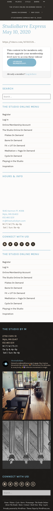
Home (6, 503)
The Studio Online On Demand (17, 130)
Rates (21, 505)
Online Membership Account (16, 124)
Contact (26, 505)
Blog (40, 505)
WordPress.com (44, 508)
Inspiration (7, 166)
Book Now (34, 505)
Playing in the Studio (12, 161)
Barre (23, 503)
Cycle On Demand (13, 156)
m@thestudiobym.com (14, 220)
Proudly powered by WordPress (14, 508)
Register (6, 114)
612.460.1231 (8, 217)
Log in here (31, 74)
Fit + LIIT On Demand (15, 145)
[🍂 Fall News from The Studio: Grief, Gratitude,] (26, 445)
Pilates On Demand (14, 135)
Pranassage (30, 503)
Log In (5, 119)
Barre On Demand (13, 140)
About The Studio (11, 505)
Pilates (12, 503)
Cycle (17, 503)
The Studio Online (41, 503)
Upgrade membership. (19, 62)
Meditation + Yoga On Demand (20, 150)
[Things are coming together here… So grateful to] (26, 395)
